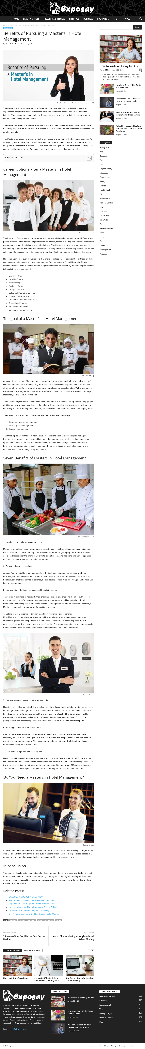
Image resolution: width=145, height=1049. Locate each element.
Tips (101, 241)
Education (103, 18)
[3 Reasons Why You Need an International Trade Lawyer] (107, 116)
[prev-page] (89, 950)
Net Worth (104, 220)
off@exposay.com (20, 1029)
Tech (115, 18)
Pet (101, 224)
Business (88, 18)
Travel (126, 18)
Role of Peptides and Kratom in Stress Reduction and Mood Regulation (129, 128)
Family (102, 181)
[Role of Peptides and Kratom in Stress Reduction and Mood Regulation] (107, 130)
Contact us (132, 1046)
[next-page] (92, 950)
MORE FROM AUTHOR (32, 950)
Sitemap (122, 1046)
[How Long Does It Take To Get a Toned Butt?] (107, 89)
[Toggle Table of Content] (88, 158)
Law (101, 207)
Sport (102, 233)
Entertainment (105, 177)
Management (48, 920)
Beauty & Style (31, 18)
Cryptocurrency (106, 169)
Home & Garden (106, 203)
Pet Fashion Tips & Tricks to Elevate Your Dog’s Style (128, 99)
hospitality (31, 920)
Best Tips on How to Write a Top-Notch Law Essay (80, 979)
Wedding (103, 254)
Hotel (40, 920)
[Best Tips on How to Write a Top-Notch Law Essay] (80, 965)
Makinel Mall (104, 70)
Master (58, 920)
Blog (101, 152)
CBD (101, 164)
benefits (13, 920)
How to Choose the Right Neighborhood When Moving (73, 938)
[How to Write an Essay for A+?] (17, 965)
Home (16, 18)
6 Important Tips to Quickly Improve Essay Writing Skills (46, 979)
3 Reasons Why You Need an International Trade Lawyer (128, 113)
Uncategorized (105, 250)
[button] (140, 19)
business (22, 920)
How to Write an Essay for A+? (16, 978)
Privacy (113, 1046)
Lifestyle (74, 18)
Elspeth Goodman (12, 44)
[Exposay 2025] (72, 8)
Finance (103, 186)
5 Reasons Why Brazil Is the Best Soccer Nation (24, 938)
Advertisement (95, 1046)
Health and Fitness (54, 18)
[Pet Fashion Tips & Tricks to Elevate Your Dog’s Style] (107, 102)
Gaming (103, 194)
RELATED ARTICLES (13, 950)
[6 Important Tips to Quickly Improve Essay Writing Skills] (48, 965)
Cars (101, 160)
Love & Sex (104, 216)
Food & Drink (105, 190)
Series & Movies (106, 228)
